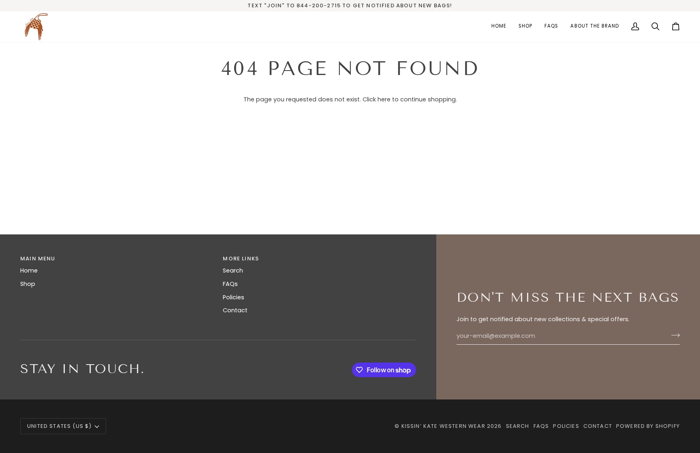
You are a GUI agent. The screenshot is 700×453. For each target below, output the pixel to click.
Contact (235, 310)
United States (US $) (59, 426)
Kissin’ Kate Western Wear (443, 426)
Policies (233, 297)
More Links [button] (241, 258)
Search (233, 270)
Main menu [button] (37, 258)
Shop (27, 284)
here (384, 99)
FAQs (230, 284)
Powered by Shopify (648, 426)
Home (29, 270)
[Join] (673, 334)
